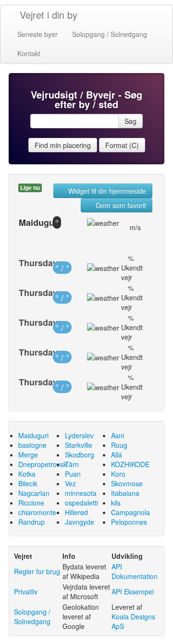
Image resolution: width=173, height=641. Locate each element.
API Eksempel (132, 591)
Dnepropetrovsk (42, 464)
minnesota (81, 493)
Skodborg (79, 454)
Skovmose (127, 483)
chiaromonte (37, 512)
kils (116, 502)
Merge (28, 454)
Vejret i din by (48, 15)
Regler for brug (37, 571)
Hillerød (76, 512)
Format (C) (122, 145)
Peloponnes (129, 522)
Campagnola (130, 512)
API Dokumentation (134, 571)
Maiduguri (33, 435)
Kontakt (28, 53)
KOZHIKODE (130, 464)
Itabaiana (125, 493)
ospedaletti (81, 502)
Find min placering (63, 145)
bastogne (32, 445)
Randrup (31, 522)
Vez (70, 483)
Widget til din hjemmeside (106, 191)
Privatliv (25, 591)
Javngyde (79, 522)
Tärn (72, 464)
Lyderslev (79, 435)
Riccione (31, 502)
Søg (130, 121)
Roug (119, 445)
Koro (118, 474)
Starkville (78, 445)
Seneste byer (37, 34)
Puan (73, 474)
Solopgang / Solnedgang (109, 34)
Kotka (27, 474)
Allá (116, 454)
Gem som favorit (120, 205)
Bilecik (27, 483)
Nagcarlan (33, 493)
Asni (117, 435)
